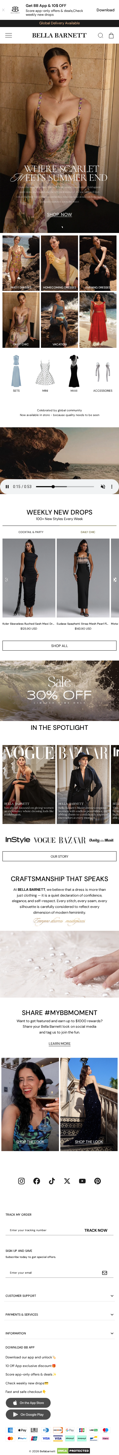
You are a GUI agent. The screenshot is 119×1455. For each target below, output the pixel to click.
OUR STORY (59, 856)
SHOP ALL (59, 645)
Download (106, 9)
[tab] (57, 227)
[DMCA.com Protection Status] (73, 1451)
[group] (29, 584)
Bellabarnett (47, 1451)
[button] (8, 35)
